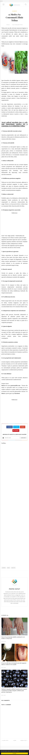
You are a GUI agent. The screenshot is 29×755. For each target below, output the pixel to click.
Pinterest (16, 430)
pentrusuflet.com (15, 385)
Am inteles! (14, 753)
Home (14, 740)
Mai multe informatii (22, 751)
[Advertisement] (14, 223)
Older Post (5, 740)
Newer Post (24, 740)
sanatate (13, 567)
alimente (14, 11)
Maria (3, 385)
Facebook (17, 393)
